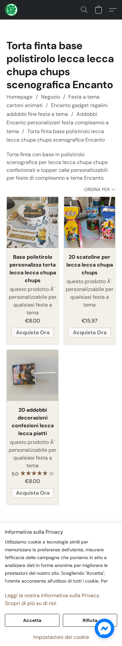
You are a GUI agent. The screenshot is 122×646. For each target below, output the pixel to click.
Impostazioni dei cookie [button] (61, 637)
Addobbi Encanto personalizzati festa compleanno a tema (58, 123)
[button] (11, 10)
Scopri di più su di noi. (31, 603)
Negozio (50, 96)
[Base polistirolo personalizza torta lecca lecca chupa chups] (32, 222)
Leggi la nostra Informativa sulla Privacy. (52, 595)
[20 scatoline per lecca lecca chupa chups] (89, 222)
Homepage (20, 96)
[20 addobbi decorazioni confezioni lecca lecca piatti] (32, 375)
